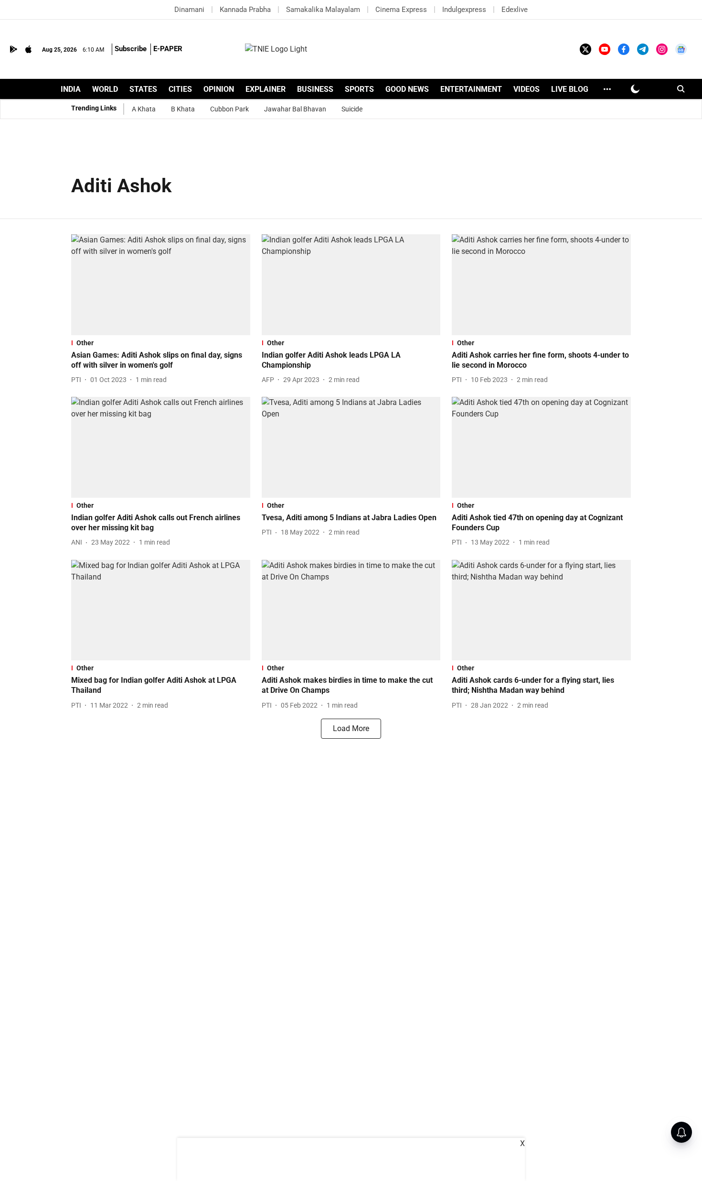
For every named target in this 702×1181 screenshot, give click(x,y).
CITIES (180, 89)
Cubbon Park (229, 109)
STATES (143, 89)
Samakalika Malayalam (323, 9)
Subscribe (131, 48)
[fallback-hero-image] (160, 284)
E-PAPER (167, 48)
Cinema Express (401, 9)
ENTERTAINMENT (471, 89)
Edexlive (514, 9)
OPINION (218, 89)
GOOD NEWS (407, 89)
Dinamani (189, 9)
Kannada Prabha (245, 9)
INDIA (71, 89)
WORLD (105, 89)
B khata (183, 109)
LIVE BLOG (569, 89)
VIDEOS (526, 89)
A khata (144, 109)
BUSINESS (315, 89)
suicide (351, 109)
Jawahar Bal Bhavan (295, 109)
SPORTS (359, 89)
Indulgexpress (464, 9)
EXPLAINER (265, 89)
